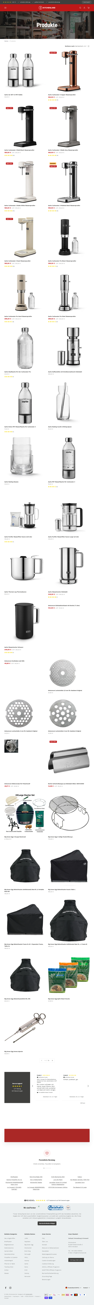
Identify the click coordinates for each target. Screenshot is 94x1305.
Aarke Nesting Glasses (11, 482)
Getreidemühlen (9, 1254)
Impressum (16, 1296)
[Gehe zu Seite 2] (52, 1060)
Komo (26, 1267)
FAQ (43, 1238)
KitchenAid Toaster (36, 1182)
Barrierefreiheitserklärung (50, 1273)
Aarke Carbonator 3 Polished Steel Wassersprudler (64, 205)
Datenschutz (7, 1296)
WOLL (26, 1257)
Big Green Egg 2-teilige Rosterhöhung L (60, 837)
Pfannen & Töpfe (9, 1264)
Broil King (27, 1251)
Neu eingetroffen (9, 1238)
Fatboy (80, 1177)
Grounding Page (47, 1276)
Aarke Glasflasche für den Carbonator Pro (17, 372)
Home (6, 41)
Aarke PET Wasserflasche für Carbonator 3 (61, 482)
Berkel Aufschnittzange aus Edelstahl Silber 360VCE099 (66, 783)
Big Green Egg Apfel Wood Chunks (59, 999)
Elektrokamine (8, 1248)
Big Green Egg (29, 1244)
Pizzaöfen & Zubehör (11, 1257)
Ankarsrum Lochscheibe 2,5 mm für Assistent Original (65, 690)
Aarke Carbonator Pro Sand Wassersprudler (18, 316)
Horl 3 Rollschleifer (36, 1179)
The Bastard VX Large (80, 1187)
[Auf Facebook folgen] (5, 1288)
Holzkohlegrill (8, 1260)
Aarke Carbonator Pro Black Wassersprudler (62, 261)
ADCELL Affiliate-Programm (50, 1267)
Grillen (6, 1270)
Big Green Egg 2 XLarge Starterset (15, 837)
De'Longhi (28, 1254)
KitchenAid (28, 1248)
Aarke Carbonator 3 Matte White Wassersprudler (19, 205)
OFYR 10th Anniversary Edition (57, 1187)
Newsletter (45, 1251)
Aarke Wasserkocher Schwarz (13, 647)
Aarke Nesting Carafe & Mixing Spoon (60, 426)
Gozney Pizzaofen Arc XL (14, 1179)
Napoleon (27, 1241)
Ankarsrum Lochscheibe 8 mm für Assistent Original (64, 731)
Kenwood (27, 1276)
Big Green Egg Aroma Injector (13, 1051)
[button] (32, 1086)
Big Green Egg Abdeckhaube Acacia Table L (61, 889)
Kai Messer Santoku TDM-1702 (79, 1179)
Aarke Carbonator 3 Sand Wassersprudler (17, 261)
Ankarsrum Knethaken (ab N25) (14, 661)
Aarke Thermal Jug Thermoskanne (15, 592)
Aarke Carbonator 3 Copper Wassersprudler (62, 94)
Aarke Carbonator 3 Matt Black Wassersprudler (19, 150)
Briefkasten (14, 1177)
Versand (37, 1296)
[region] (60, 1086)
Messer (6, 1273)
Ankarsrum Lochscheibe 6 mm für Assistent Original (20, 731)
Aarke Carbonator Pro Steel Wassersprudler (62, 316)
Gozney (27, 1260)
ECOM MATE (29, 1294)
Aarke (26, 1264)
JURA (26, 1238)
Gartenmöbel (8, 1251)
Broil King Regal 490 (36, 1177)
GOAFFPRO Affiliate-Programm (51, 1270)
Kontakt (44, 1244)
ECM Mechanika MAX (58, 1177)
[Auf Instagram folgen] (10, 1288)
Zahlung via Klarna (48, 1257)
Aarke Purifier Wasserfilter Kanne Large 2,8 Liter (63, 537)
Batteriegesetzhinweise (49, 1254)
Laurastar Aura (79, 1182)
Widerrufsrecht (29, 1296)
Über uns (45, 1241)
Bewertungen (46, 1279)
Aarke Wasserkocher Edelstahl (57, 592)
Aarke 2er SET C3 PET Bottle (13, 94)
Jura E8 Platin (58, 1179)
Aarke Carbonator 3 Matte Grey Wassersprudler (63, 150)
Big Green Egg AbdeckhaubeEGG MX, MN (17, 999)
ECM (26, 1270)
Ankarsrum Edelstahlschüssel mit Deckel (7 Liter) (64, 605)
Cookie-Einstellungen (48, 1260)
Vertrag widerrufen (76, 1260)
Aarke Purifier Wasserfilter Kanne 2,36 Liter (18, 537)
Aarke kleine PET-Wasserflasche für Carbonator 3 (20, 426)
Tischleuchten (8, 1267)
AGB (22, 1296)
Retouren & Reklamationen (50, 1248)
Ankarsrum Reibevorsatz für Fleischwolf (17, 783)
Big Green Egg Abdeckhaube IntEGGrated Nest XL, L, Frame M (67, 944)
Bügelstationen (9, 1244)
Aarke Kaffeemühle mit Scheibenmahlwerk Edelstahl (65, 372)
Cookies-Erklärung (48, 1264)
